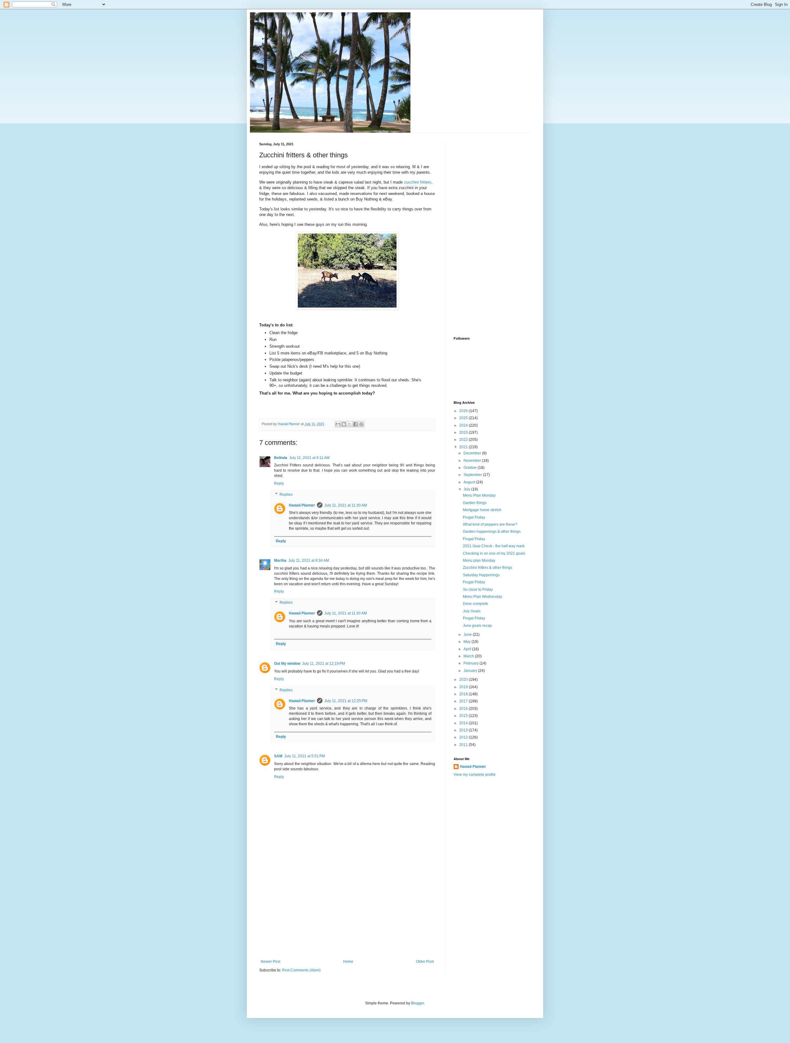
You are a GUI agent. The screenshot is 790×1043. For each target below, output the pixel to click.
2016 (464, 708)
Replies (286, 494)
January (471, 670)
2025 (464, 418)
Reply (279, 483)
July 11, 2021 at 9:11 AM (309, 458)
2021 (464, 447)
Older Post (425, 961)
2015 (464, 716)
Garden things (475, 503)
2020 (464, 679)
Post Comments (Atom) (301, 970)
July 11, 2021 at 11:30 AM (345, 505)
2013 (464, 730)
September (473, 475)
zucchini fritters (417, 182)
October (471, 468)
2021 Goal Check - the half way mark (494, 546)
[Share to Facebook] (355, 424)
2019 (464, 687)
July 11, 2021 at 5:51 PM (304, 756)
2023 (464, 432)
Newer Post (270, 961)
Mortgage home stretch (482, 510)
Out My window (287, 663)
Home (348, 961)
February (472, 663)
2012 (464, 737)
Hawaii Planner (302, 505)
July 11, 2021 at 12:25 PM (345, 701)
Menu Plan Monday (479, 495)
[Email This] (338, 424)
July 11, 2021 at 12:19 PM (323, 663)
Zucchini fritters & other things (487, 567)
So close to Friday (478, 589)
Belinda (280, 458)
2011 (464, 745)
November (473, 460)
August (470, 482)
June (468, 634)
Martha (280, 560)
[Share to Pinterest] (361, 424)
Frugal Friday (474, 517)
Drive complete (475, 604)
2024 (464, 425)
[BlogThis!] (344, 424)
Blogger (417, 1003)
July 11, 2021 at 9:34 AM (308, 560)
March (469, 656)
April (468, 649)
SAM (278, 756)
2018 (464, 694)
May (468, 641)
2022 (464, 439)
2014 (464, 723)
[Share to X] (350, 424)
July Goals (471, 611)
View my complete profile (475, 774)
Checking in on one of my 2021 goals (494, 553)
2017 (464, 701)
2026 (464, 411)
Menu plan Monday (479, 560)
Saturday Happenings (481, 575)
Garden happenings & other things (492, 531)
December (473, 453)
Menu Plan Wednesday (482, 596)
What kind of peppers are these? (490, 524)
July (467, 489)
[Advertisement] (347, 913)
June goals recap (477, 625)
